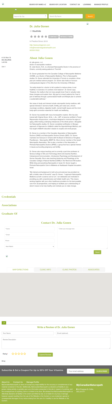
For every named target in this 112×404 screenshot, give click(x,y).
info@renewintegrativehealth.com (43, 47)
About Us (6, 382)
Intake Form (66, 36)
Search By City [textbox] (19, 16)
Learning (87, 4)
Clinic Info (45, 269)
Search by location (57, 4)
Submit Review (45, 354)
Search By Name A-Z (37, 4)
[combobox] (30, 16)
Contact (53, 36)
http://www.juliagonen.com (40, 45)
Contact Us (75, 4)
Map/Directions (20, 269)
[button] (56, 293)
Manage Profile (101, 4)
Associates (93, 269)
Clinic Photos (69, 269)
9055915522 (34, 50)
